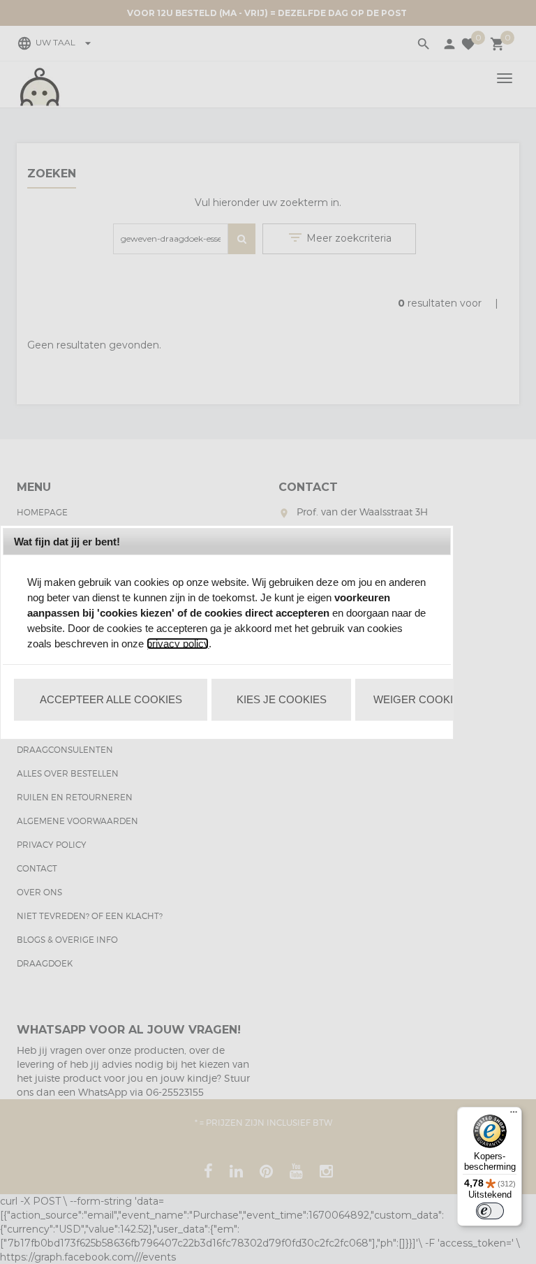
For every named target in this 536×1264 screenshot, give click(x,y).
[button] (110, 700)
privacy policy (178, 643)
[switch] (490, 1211)
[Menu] (513, 1115)
